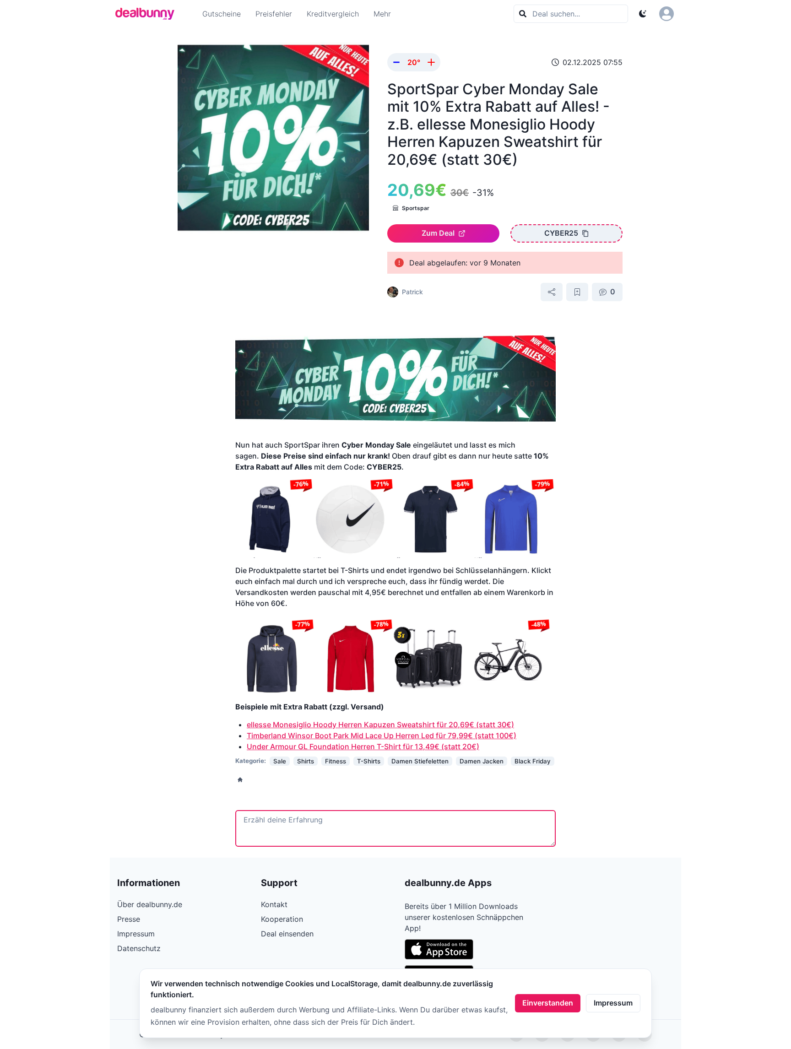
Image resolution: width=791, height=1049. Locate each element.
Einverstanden (547, 1002)
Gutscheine (221, 13)
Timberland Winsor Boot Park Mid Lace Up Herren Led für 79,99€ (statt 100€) (381, 735)
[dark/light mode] (643, 14)
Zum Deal (438, 233)
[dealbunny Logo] (147, 14)
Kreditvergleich (333, 13)
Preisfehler (273, 13)
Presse (128, 919)
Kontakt (274, 904)
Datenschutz (139, 948)
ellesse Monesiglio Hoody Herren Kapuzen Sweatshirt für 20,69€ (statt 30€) (380, 724)
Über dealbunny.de (149, 904)
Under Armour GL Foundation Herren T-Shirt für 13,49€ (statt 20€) (363, 746)
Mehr (382, 13)
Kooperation (282, 919)
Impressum (613, 1002)
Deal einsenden (287, 933)
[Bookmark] (577, 292)
